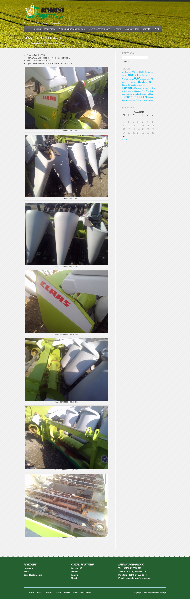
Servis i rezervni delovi (81, 592)
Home (31, 592)
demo (144, 79)
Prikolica (149, 91)
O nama (117, 29)
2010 (151, 72)
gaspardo (125, 82)
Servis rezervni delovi (99, 29)
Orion (136, 91)
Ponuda (67, 592)
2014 (135, 75)
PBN (139, 91)
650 (144, 72)
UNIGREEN (140, 97)
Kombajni (141, 85)
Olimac (74, 571)
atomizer (147, 75)
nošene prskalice (143, 88)
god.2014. (133, 82)
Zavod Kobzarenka (145, 100)
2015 (140, 75)
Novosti (49, 592)
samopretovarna (129, 94)
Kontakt (146, 29)
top (138, 94)
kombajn (134, 85)
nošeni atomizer (127, 91)
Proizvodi (49, 29)
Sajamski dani (132, 29)
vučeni (132, 100)
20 (123, 72)
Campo (125, 79)
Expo (148, 79)
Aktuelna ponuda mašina (72, 29)
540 (140, 72)
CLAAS (135, 78)
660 (147, 72)
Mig (135, 88)
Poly (143, 91)
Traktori (150, 94)
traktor (143, 94)
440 (133, 72)
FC (152, 79)
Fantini (74, 575)
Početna (37, 29)
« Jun (124, 139)
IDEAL (27, 571)
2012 (124, 75)
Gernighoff (76, 568)
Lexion (127, 88)
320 (126, 72)
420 (130, 72)
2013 (130, 74)
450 (137, 72)
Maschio (75, 578)
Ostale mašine (58, 43)
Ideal (140, 81)
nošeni (152, 88)
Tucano (127, 97)
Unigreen (28, 568)
